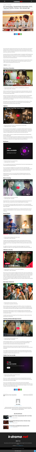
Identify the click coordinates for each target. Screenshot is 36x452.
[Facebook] (15, 34)
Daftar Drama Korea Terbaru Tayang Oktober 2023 (10, 395)
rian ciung (5, 9)
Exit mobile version (18, 450)
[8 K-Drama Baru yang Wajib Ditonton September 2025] (6, 427)
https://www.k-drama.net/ (18, 405)
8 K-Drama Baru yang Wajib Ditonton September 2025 (19, 425)
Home (4, 3)
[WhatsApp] (21, 34)
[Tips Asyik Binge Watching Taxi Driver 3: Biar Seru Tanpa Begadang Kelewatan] (6, 422)
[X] (17, 34)
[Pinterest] (19, 34)
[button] (4, 1)
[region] (18, 42)
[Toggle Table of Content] (9, 65)
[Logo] (18, 438)
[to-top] (35, 450)
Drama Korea (7, 3)
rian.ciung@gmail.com (19, 445)
